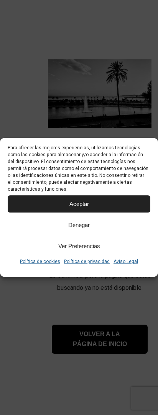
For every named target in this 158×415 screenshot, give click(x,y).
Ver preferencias (79, 246)
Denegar (79, 225)
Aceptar (79, 204)
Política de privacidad (87, 261)
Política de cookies (40, 261)
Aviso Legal (126, 261)
